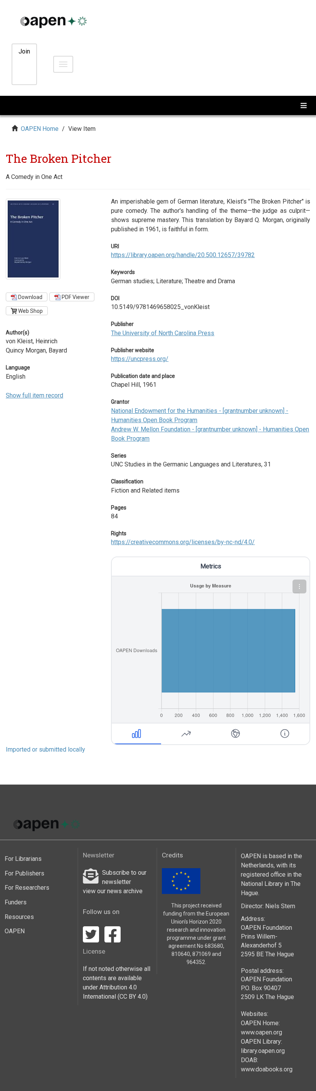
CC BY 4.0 (132, 996)
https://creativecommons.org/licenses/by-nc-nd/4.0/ (183, 542)
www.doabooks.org (266, 1069)
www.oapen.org (261, 1032)
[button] (299, 586)
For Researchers (27, 887)
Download (29, 297)
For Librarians (23, 858)
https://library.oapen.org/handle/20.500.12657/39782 (183, 255)
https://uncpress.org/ (139, 359)
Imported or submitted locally (45, 749)
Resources (19, 917)
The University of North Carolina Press (162, 333)
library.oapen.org (263, 1050)
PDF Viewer (75, 297)
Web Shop (30, 311)
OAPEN (15, 931)
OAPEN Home (40, 128)
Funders (16, 902)
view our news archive (113, 891)
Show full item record (34, 395)
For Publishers (24, 873)
